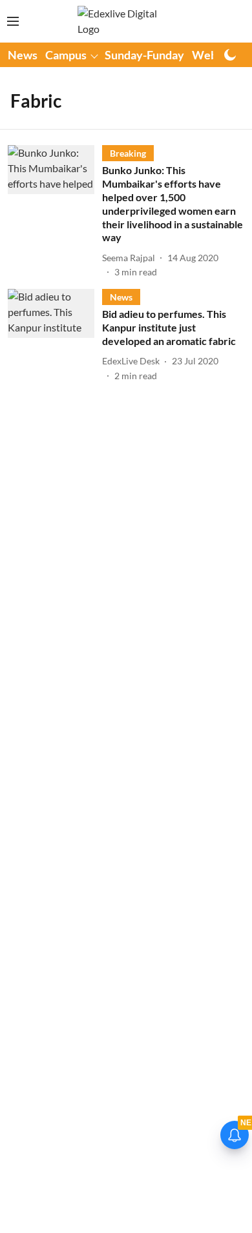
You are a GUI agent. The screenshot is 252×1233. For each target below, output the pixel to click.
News (22, 55)
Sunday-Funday (144, 55)
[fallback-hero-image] (55, 212)
